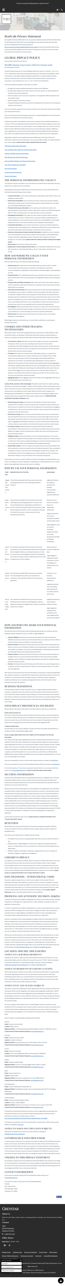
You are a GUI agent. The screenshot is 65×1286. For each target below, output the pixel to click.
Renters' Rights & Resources (10, 1256)
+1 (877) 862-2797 (40, 965)
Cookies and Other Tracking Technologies (17, 153)
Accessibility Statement (51, 1256)
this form (55, 760)
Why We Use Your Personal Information (16, 157)
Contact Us (38, 1256)
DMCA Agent (53, 1252)
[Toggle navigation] (3, 10)
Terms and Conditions (31, 1252)
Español (50, 65)
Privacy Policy (43, 1252)
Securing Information (11, 168)
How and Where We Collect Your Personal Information (20, 149)
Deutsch (28, 65)
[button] (32, 3)
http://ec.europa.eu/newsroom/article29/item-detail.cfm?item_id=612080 (26, 1118)
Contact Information (11, 176)
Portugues (44, 65)
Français (22, 65)
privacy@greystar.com (18, 770)
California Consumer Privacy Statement (16, 965)
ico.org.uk (20, 1124)
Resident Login (6, 1252)
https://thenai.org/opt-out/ (24, 947)
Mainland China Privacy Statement (15, 1134)
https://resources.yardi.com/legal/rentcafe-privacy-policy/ (21, 47)
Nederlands (15, 65)
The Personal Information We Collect (15, 146)
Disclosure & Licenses (27, 1256)
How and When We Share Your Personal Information (20, 161)
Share (60, 1197)
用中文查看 (8, 65)
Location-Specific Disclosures (13, 172)
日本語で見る (36, 65)
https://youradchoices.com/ (43, 947)
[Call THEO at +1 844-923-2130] (62, 10)
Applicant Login (18, 1252)
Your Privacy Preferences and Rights (15, 165)
